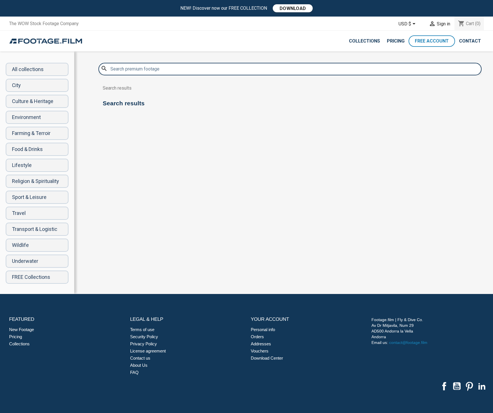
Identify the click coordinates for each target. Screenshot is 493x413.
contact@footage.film (408, 342)
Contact (470, 41)
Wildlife (20, 245)
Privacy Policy (143, 343)
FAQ (134, 372)
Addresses (261, 343)
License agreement (148, 350)
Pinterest (469, 386)
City (16, 85)
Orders (257, 336)
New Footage (21, 329)
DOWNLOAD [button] (293, 8)
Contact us (140, 358)
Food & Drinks (27, 149)
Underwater (25, 261)
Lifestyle (22, 165)
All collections (28, 69)
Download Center (267, 358)
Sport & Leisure (29, 197)
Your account (270, 319)
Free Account (432, 41)
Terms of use (142, 329)
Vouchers (259, 350)
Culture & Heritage (32, 101)
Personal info (263, 329)
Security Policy (144, 336)
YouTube (456, 386)
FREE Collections (31, 277)
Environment (26, 117)
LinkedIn (482, 386)
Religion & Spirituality (35, 181)
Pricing (396, 41)
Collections (364, 41)
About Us (139, 365)
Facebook (444, 386)
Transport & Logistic (34, 229)
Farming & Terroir (31, 133)
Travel (19, 213)
